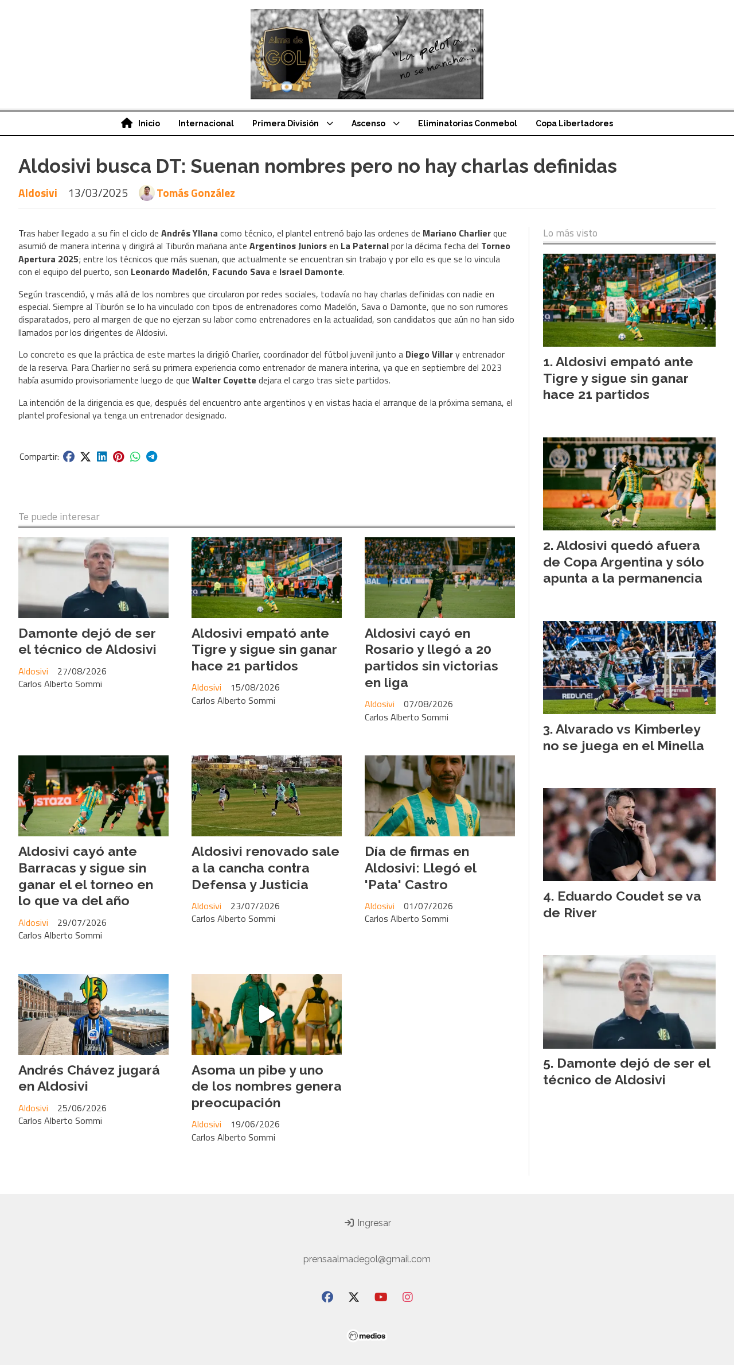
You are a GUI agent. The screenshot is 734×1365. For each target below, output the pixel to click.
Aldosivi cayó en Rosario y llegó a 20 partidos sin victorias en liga (431, 657)
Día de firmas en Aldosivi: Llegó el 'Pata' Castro (420, 867)
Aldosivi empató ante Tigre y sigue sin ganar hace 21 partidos (264, 649)
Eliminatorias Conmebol (467, 123)
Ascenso (368, 123)
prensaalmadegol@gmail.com (367, 1259)
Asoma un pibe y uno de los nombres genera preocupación (267, 1086)
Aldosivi (37, 192)
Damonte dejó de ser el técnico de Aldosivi (87, 641)
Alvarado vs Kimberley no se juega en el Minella (623, 737)
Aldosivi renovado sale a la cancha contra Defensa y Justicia (265, 867)
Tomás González (196, 193)
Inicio (149, 123)
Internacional (206, 123)
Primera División (285, 123)
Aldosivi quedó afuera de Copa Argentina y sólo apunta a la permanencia (623, 561)
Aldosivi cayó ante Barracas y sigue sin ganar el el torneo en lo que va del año (85, 875)
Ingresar (373, 1222)
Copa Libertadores (574, 123)
